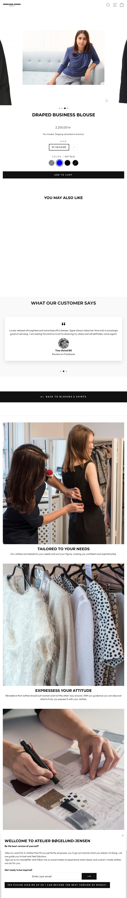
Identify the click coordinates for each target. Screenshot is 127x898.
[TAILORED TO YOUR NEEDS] (63, 483)
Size (63, 141)
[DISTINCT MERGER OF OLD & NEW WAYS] (63, 769)
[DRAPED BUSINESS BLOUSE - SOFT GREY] (20, 285)
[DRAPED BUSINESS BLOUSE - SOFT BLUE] (24, 285)
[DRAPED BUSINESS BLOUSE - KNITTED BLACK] (28, 285)
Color (63, 156)
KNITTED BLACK (67, 163)
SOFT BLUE (59, 163)
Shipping (59, 134)
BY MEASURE (59, 147)
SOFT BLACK (75, 163)
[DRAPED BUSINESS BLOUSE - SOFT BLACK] (32, 285)
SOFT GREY (51, 163)
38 (74, 147)
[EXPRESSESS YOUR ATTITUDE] (63, 625)
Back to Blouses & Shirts (66, 396)
